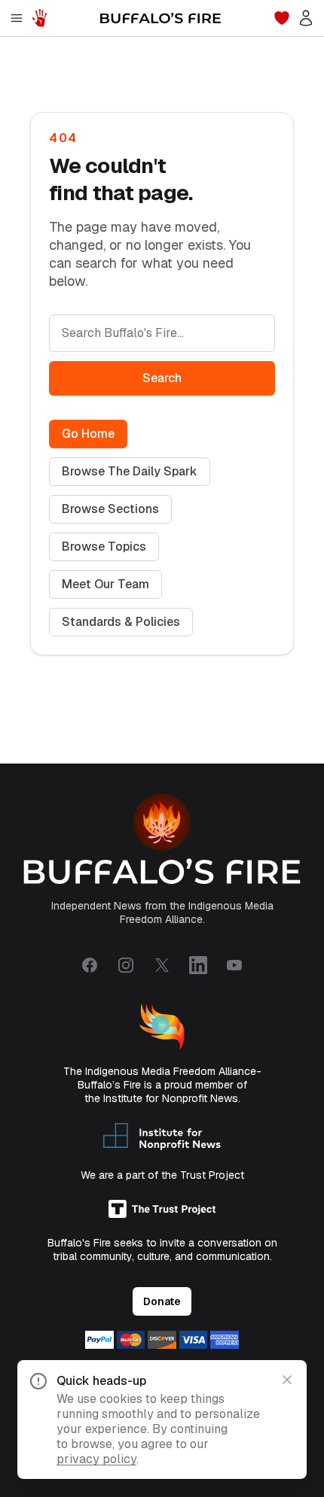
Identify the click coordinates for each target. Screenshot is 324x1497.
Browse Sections (110, 509)
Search (162, 378)
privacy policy (96, 1459)
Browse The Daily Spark (129, 471)
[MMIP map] (39, 18)
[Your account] (306, 18)
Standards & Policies (121, 622)
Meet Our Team (105, 584)
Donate (162, 1301)
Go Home (88, 434)
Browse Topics (104, 546)
